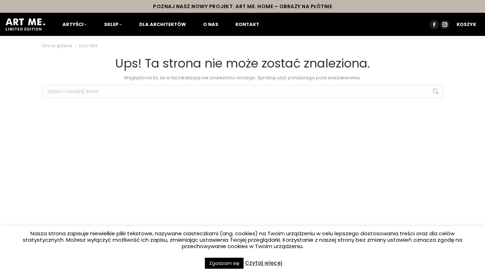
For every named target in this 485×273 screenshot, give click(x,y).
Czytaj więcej (263, 263)
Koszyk (466, 24)
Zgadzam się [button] (224, 263)
